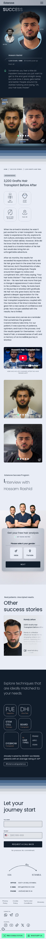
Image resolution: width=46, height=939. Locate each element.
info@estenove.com (26, 887)
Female (35, 736)
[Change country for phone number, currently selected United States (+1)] (6, 835)
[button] (18, 135)
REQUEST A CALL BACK (23, 844)
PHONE (6, 831)
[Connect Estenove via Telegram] (11, 915)
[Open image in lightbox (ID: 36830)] (23, 443)
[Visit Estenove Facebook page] (28, 925)
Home (6, 169)
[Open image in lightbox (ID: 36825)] (23, 399)
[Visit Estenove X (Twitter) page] (23, 925)
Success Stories (16, 169)
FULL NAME (7, 819)
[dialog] (3, 929)
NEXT (23, 564)
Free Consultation (14, 936)
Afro (34, 740)
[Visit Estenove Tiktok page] (17, 925)
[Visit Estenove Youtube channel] (11, 925)
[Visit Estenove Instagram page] (6, 925)
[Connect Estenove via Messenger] (17, 915)
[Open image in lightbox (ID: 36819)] (23, 120)
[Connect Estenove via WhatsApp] (6, 915)
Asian (34, 744)
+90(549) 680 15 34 (25, 891)
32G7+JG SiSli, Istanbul (27, 883)
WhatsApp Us (36, 936)
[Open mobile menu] (41, 3)
